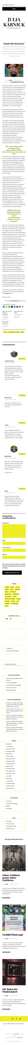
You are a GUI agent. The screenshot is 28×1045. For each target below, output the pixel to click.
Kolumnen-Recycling (17, 82)
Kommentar (5, 523)
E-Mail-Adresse (6, 547)
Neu (18, 601)
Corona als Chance (11, 687)
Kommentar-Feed (11, 826)
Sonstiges (9, 808)
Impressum (10, 648)
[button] (4, 307)
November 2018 (10, 771)
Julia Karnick (14, 21)
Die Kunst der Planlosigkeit (14, 685)
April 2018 (9, 778)
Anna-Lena (8, 456)
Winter (6, 606)
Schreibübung (14, 603)
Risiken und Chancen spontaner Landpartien (7, 313)
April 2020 (9, 754)
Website (4, 554)
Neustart (7, 603)
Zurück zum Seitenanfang (13, 1041)
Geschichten (8, 594)
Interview (8, 801)
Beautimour (20, 1037)
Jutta (6, 425)
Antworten (22, 358)
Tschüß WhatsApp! (12, 682)
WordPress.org (10, 828)
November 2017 (10, 786)
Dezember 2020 (10, 749)
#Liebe (22, 332)
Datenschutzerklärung (13, 651)
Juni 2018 (8, 776)
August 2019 (9, 766)
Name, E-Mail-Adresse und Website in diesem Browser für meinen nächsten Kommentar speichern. (13, 566)
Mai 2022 (8, 744)
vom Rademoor (14, 301)
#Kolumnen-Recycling (14, 332)
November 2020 (10, 751)
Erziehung (17, 589)
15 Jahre (6, 293)
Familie (6, 591)
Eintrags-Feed (10, 823)
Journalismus (8, 596)
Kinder (14, 596)
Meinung (7, 601)
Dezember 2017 (10, 783)
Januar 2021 (9, 746)
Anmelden (9, 821)
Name (4, 540)
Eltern (11, 589)
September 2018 (10, 773)
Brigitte (7, 587)
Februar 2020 (9, 756)
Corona (17, 587)
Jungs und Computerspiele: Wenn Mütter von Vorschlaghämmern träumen (14, 704)
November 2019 (10, 761)
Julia (10, 80)
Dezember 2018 (10, 768)
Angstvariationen (11, 690)
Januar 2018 (9, 781)
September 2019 (10, 763)
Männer (13, 601)
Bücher (12, 587)
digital (6, 589)
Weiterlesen (6, 897)
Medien (18, 598)
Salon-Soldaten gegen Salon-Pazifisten (11, 878)
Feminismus (13, 591)
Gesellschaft (16, 594)
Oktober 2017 (10, 788)
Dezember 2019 (10, 758)
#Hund (5, 332)
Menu (14, 9)
